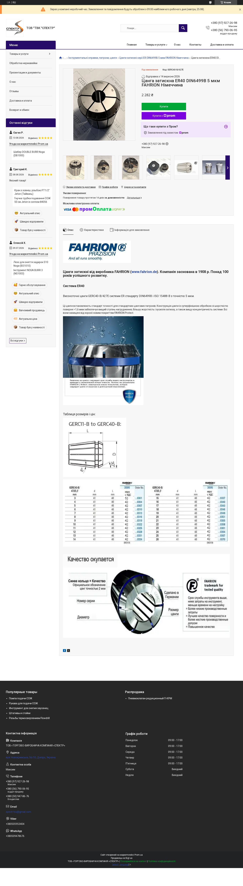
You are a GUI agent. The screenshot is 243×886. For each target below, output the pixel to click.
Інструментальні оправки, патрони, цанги (92, 58)
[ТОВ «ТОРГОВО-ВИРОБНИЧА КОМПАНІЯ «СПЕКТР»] (15, 28)
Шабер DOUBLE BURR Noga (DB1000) (29, 153)
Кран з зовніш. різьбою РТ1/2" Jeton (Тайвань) (32, 192)
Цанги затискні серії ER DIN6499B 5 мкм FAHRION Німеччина (154, 58)
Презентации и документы (25, 72)
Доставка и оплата (222, 44)
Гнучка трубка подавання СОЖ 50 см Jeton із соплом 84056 (32, 200)
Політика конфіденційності (161, 861)
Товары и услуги (155, 44)
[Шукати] (183, 28)
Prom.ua (138, 855)
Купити (164, 106)
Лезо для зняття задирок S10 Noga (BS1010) (31, 264)
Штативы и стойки (19, 713)
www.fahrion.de (144, 272)
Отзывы (14, 91)
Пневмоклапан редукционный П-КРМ (150, 698)
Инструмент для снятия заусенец (28, 708)
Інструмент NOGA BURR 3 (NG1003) (28, 272)
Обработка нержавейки (23, 63)
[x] (68, 651)
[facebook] (64, 651)
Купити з (158, 115)
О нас (177, 44)
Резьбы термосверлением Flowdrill (29, 718)
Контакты (195, 44)
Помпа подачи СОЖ (20, 698)
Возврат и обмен (19, 109)
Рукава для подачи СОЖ (23, 703)
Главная (132, 44)
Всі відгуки (16, 340)
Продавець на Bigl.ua (121, 858)
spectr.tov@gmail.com (18, 811)
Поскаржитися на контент (133, 861)
